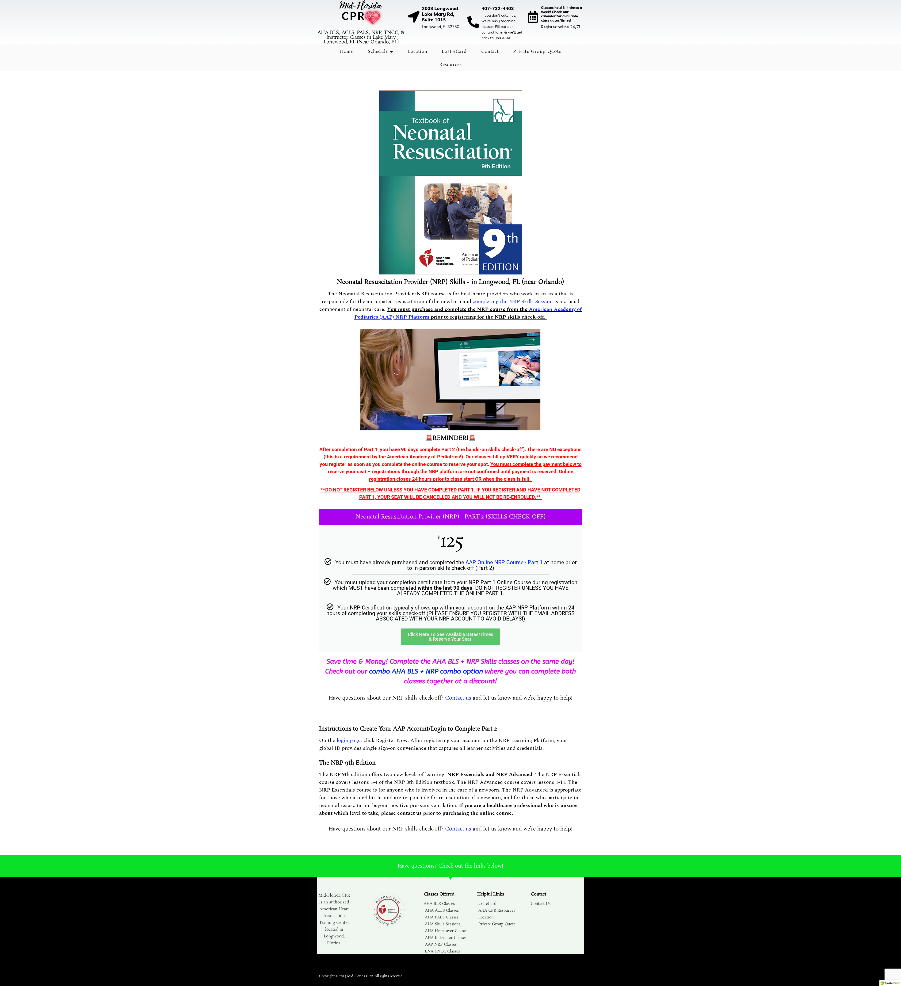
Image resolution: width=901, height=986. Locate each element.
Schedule (378, 52)
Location (417, 52)
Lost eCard (454, 52)
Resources (450, 65)
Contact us (458, 698)
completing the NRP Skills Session (513, 301)
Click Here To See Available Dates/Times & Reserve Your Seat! (450, 637)
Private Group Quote (537, 52)
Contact (490, 52)
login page (349, 740)
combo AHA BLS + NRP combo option (426, 671)
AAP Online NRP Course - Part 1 (504, 562)
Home (346, 52)
